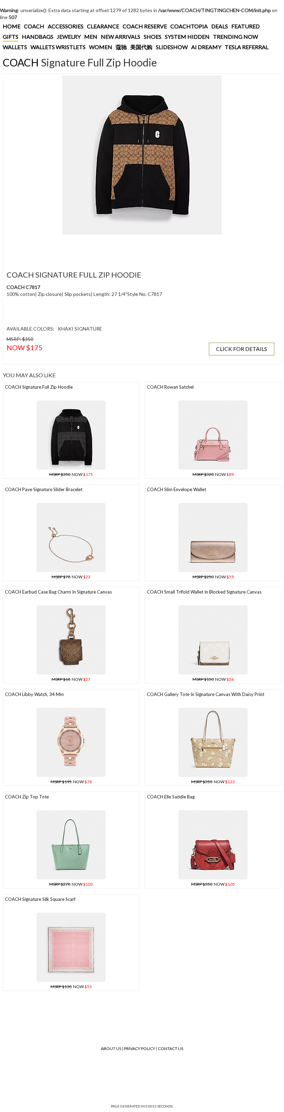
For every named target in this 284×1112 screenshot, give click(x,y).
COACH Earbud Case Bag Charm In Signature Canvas (58, 592)
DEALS (219, 26)
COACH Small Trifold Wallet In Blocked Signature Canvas (204, 592)
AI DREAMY (206, 47)
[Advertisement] (131, 248)
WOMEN (100, 47)
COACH (34, 26)
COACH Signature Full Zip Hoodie (39, 387)
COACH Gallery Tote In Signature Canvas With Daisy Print (205, 694)
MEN (90, 36)
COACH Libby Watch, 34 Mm (34, 694)
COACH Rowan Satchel (170, 387)
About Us (111, 1048)
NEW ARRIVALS (120, 36)
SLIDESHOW (172, 47)
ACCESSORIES (65, 26)
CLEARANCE (103, 26)
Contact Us (170, 1048)
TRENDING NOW (235, 36)
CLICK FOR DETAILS (241, 348)
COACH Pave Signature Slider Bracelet (43, 489)
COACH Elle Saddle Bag (171, 796)
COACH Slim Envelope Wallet (176, 489)
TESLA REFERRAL (246, 47)
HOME (11, 26)
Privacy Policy (139, 1048)
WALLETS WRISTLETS (58, 47)
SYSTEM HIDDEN (187, 36)
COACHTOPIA (189, 26)
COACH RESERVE (145, 26)
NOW (71, 474)
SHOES (152, 36)
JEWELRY (69, 36)
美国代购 (141, 47)
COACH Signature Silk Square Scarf (40, 899)
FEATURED (245, 26)
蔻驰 (121, 47)
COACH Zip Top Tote (27, 796)
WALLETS (15, 47)
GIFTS (10, 36)
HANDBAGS (37, 36)
